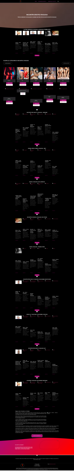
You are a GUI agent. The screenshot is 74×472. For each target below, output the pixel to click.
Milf (22, 80)
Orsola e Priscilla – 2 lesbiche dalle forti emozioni (33, 197)
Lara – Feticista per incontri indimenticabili (40, 259)
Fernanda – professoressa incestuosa (47, 298)
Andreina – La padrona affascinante (32, 125)
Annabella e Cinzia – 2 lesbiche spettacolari (48, 199)
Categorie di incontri (42, 1)
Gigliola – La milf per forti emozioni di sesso (18, 161)
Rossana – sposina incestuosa (32, 294)
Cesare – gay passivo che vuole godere (26, 361)
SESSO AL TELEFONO (36, 100)
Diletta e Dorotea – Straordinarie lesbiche (41, 195)
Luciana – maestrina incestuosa (39, 297)
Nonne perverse (62, 97)
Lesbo (36, 80)
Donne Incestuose (9, 98)
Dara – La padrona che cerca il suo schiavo (26, 128)
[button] (58, 1)
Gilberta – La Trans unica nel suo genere (40, 230)
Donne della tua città (52, 1)
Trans (49, 80)
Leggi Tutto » (16, 175)
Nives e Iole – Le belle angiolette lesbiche (55, 195)
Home (36, 1)
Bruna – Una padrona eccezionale (40, 127)
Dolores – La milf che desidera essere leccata (25, 166)
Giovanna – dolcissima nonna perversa (55, 393)
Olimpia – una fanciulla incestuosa (40, 42)
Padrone (9, 80)
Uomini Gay (49, 96)
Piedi (63, 80)
